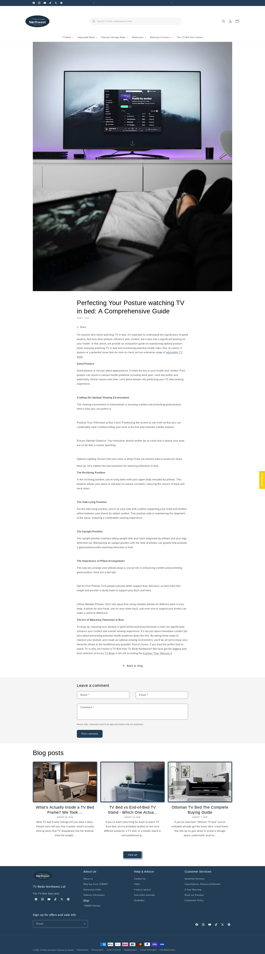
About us (88, 878)
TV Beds (110, 653)
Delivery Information (94, 895)
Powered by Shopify (65, 950)
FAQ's (137, 884)
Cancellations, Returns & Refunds (202, 884)
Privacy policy (98, 950)
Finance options (142, 889)
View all (132, 855)
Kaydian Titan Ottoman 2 (157, 653)
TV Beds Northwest (48, 950)
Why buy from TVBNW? (95, 884)
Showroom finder (92, 889)
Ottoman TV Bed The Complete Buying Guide (200, 809)
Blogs (86, 900)
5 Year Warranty (193, 889)
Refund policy (82, 950)
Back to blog (135, 665)
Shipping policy (130, 950)
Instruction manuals (144, 895)
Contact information (148, 950)
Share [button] (83, 327)
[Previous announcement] (93, 3)
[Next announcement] (171, 3)
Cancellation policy (167, 950)
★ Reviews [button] (262, 479)
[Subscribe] (84, 924)
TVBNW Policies (91, 905)
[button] (67, 37)
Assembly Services (194, 878)
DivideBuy (139, 900)
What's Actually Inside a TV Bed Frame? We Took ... (65, 809)
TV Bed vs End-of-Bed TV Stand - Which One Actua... (132, 809)
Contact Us (140, 878)
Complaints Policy (194, 900)
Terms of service (114, 950)
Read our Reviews (194, 895)
